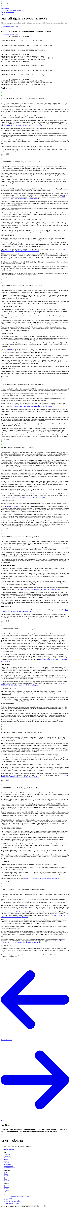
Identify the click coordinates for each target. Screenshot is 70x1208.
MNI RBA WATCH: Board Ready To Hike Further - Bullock (27, 497)
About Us (8, 10)
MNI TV (6, 1188)
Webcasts (6, 1190)
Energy (6, 1172)
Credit (6, 1177)
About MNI (7, 1154)
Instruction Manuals (9, 1167)
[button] (35, 3)
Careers (20, 10)
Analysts (6, 1162)
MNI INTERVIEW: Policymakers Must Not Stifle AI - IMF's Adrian (40, 589)
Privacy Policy (8, 1157)
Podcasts (6, 1187)
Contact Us (14, 10)
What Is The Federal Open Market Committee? (16, 1196)
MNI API (6, 1180)
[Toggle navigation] (1, 7)
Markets (6, 1175)
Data (5, 1179)
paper (2, 556)
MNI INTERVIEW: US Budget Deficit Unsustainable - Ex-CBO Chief (33, 250)
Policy (6, 1174)
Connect (3, 10)
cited (10, 349)
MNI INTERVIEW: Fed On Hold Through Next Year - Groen (41, 878)
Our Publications (8, 1166)
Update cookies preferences (29, 1206)
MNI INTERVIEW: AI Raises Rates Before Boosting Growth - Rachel (34, 610)
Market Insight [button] (5, 8)
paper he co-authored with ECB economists (14, 912)
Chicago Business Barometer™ (12, 1203)
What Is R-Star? (8, 1198)
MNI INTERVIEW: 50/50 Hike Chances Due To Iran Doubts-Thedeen (31, 406)
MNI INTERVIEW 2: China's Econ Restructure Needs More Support (32, 684)
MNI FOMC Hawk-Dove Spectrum (13, 1200)
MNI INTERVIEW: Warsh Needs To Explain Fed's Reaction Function (33, 197)
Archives (6, 1161)
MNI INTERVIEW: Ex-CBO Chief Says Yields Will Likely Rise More (21, 125)
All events (7, 1192)
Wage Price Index (12, 506)
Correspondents (8, 1164)
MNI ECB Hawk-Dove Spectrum (13, 1201)
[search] (2, 5)
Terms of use (7, 1156)
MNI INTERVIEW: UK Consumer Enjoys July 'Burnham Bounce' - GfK (31, 941)
